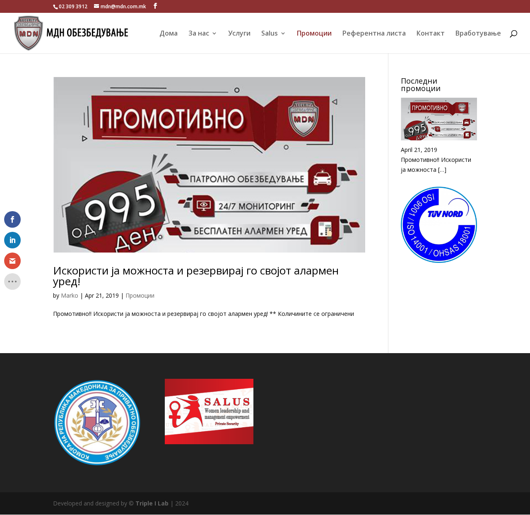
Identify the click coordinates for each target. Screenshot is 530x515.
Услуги (239, 34)
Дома (168, 34)
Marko (69, 295)
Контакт (431, 34)
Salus (269, 34)
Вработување (478, 34)
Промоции (314, 34)
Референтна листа (374, 34)
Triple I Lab (152, 503)
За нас (198, 34)
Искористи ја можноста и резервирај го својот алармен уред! (196, 276)
